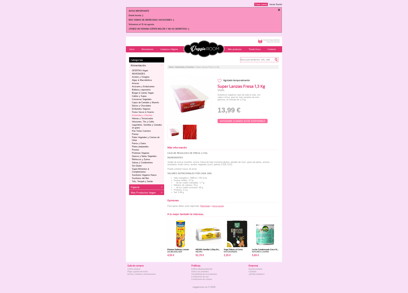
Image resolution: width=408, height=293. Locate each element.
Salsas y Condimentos (142, 162)
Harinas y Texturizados (142, 118)
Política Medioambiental (201, 269)
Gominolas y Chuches (142, 115)
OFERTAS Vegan (140, 70)
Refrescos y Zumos (141, 159)
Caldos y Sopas (139, 96)
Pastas (135, 134)
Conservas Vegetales (142, 99)
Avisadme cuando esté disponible (242, 121)
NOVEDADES (138, 74)
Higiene (135, 187)
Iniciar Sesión (276, 4)
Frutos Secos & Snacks (143, 112)
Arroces (135, 83)
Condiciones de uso (200, 277)
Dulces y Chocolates (141, 105)
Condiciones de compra (201, 279)
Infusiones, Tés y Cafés (143, 121)
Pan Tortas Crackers (141, 131)
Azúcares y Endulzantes (143, 86)
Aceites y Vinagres (140, 77)
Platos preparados (140, 146)
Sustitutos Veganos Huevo (144, 175)
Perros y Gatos (139, 143)
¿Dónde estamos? (257, 274)
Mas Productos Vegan (143, 192)
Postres (135, 150)
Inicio (171, 67)
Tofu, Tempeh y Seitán (142, 181)
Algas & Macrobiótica (142, 80)
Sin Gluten (137, 166)
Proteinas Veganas (140, 153)
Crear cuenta (261, 4)
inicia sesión (218, 206)
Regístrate (205, 206)
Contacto (252, 271)
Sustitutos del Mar (140, 178)
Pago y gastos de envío (137, 271)
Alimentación (138, 65)
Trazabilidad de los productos (204, 274)
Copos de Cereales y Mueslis (145, 102)
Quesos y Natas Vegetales (144, 156)
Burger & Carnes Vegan (143, 93)
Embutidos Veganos (141, 109)
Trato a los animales (200, 271)
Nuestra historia (255, 269)
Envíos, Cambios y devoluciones (141, 274)
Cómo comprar (133, 269)
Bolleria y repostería (141, 90)
